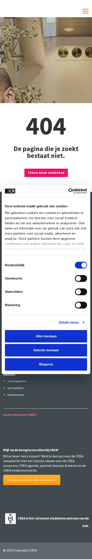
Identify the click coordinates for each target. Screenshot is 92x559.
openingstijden (15, 387)
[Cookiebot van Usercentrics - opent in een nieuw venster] (68, 191)
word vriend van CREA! (20, 414)
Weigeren (46, 364)
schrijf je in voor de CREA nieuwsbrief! (32, 480)
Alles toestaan (46, 336)
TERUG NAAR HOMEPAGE (46, 173)
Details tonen (69, 322)
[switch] (81, 278)
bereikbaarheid (15, 394)
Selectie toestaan (46, 350)
